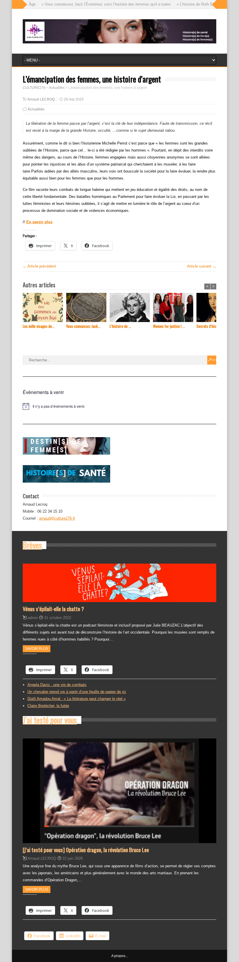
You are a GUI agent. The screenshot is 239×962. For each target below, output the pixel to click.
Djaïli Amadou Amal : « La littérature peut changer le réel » (76, 699)
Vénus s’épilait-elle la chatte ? (53, 608)
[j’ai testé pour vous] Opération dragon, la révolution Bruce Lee (86, 849)
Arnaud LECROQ (41, 99)
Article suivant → (201, 266)
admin (33, 617)
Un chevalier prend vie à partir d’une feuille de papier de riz (76, 692)
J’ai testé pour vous (50, 720)
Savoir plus (36, 649)
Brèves (32, 545)
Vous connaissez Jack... (83, 326)
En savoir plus (39, 222)
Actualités (36, 109)
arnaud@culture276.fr (57, 518)
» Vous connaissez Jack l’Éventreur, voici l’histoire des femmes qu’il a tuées (96, 4)
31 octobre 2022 (57, 617)
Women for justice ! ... (169, 326)
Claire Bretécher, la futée (48, 706)
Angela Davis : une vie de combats (57, 685)
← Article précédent (39, 266)
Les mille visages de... (39, 326)
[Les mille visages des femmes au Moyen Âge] (44, 308)
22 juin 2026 (72, 858)
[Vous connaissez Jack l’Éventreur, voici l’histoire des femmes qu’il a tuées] (88, 308)
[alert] (119, 406)
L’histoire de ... (120, 326)
